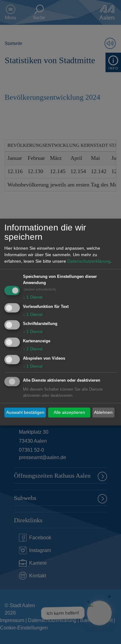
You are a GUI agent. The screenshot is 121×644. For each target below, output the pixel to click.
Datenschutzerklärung (88, 261)
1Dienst (33, 297)
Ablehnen (103, 412)
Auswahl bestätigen (25, 412)
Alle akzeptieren (69, 412)
